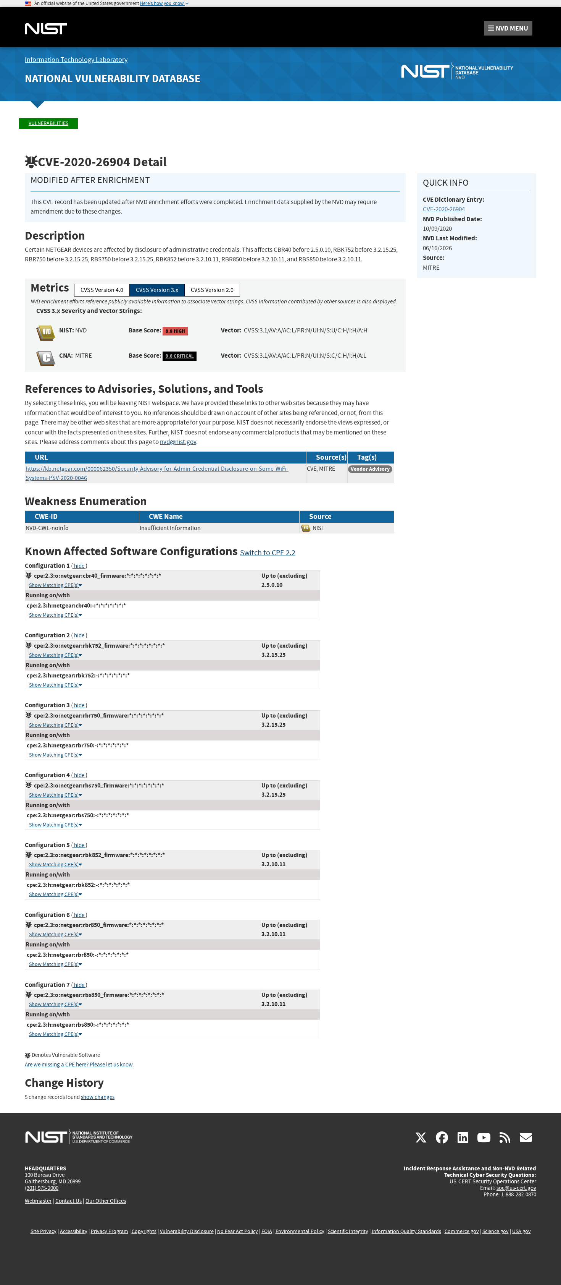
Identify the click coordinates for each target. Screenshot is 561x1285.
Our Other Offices (105, 1201)
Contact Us (68, 1201)
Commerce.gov (462, 1231)
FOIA (266, 1231)
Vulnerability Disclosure (187, 1231)
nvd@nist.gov (178, 442)
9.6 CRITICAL (180, 356)
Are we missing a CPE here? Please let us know (78, 1064)
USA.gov (521, 1231)
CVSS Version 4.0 (102, 290)
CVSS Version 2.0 (212, 290)
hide (79, 566)
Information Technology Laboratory (76, 59)
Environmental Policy (300, 1231)
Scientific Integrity (348, 1231)
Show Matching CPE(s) (54, 585)
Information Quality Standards (406, 1231)
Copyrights (144, 1231)
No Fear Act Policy (237, 1231)
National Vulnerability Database (112, 78)
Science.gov (495, 1231)
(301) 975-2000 (41, 1188)
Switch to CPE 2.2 (267, 552)
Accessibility (73, 1231)
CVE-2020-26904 (444, 209)
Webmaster (38, 1201)
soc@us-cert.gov (516, 1188)
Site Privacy (43, 1231)
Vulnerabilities (48, 123)
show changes (97, 1097)
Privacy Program (109, 1231)
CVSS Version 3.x (157, 290)
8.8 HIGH (175, 330)
